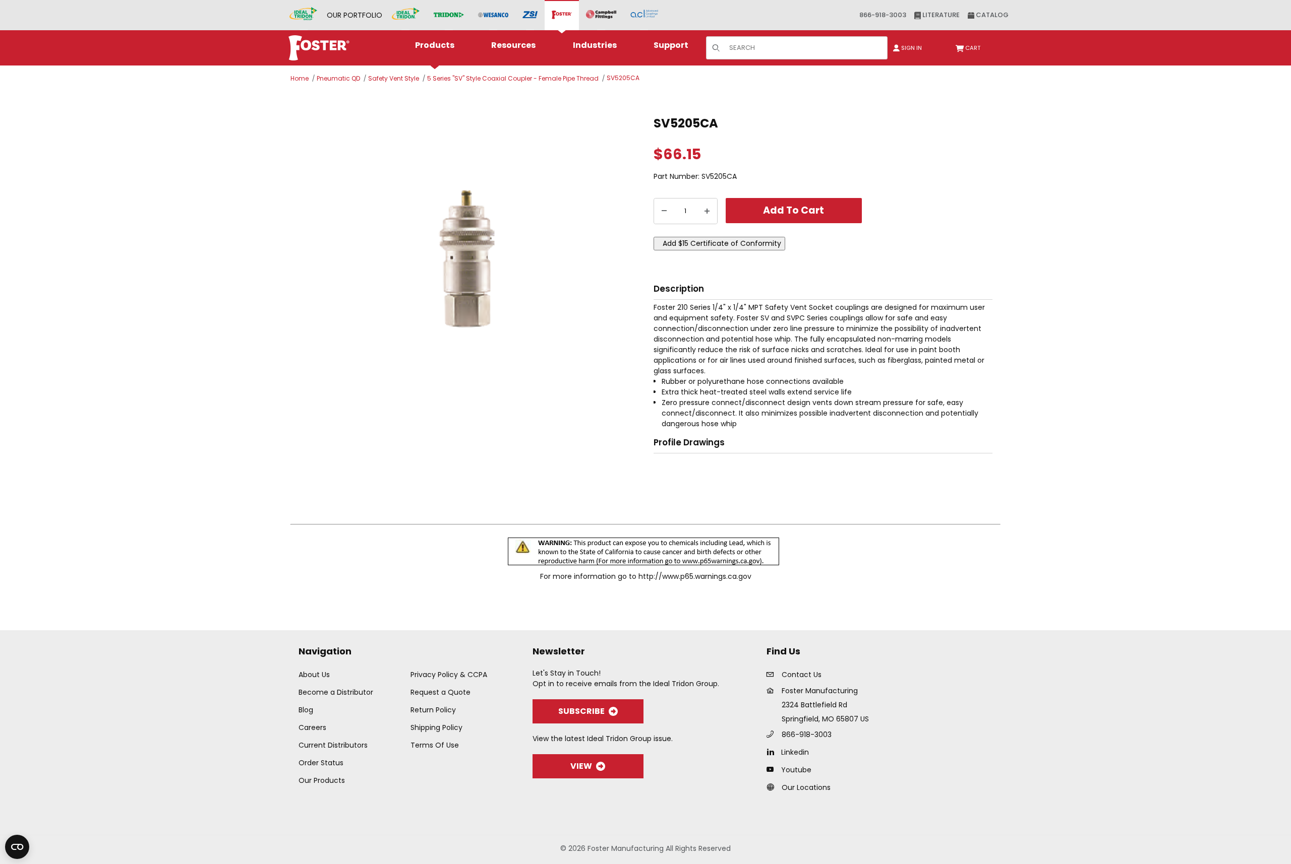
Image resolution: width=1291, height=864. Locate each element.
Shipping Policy (436, 727)
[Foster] (562, 15)
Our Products (322, 780)
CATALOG (991, 15)
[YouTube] (773, 769)
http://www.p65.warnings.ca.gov (694, 576)
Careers (312, 727)
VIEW (581, 766)
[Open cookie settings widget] (17, 847)
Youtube (796, 770)
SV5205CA (623, 78)
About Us (314, 675)
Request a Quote (440, 692)
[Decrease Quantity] (664, 211)
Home (299, 78)
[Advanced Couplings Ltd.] (644, 15)
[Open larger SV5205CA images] (469, 261)
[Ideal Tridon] (406, 15)
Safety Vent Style (393, 78)
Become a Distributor (336, 692)
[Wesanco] (493, 15)
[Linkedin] (773, 751)
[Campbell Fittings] (601, 15)
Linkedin (795, 752)
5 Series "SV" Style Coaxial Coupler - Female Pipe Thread (513, 78)
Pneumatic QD (338, 78)
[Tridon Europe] (449, 15)
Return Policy (433, 710)
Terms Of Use (434, 745)
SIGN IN (911, 48)
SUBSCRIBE (581, 711)
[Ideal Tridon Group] (303, 15)
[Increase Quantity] (707, 211)
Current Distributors (333, 745)
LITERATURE (940, 15)
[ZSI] (530, 15)
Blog (306, 710)
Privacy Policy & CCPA (448, 675)
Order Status (321, 763)
